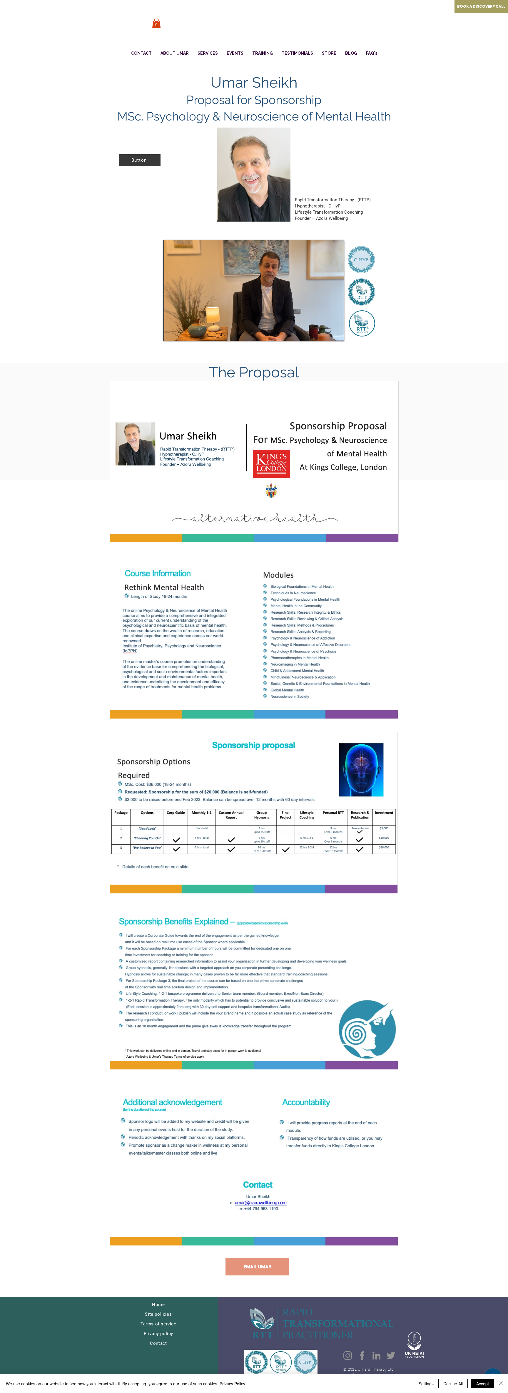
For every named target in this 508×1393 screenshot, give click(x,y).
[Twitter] (391, 1355)
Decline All (453, 1384)
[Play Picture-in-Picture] (326, 333)
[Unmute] (181, 333)
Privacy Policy (232, 1384)
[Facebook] (362, 1355)
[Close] (500, 1383)
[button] (156, 23)
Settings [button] (426, 1384)
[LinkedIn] (376, 1355)
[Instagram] (347, 1355)
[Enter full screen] (336, 333)
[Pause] (171, 333)
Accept (482, 1384)
